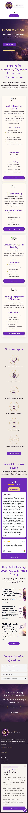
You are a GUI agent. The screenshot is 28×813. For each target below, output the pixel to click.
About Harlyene (4, 757)
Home (2, 755)
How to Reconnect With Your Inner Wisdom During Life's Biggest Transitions (9, 609)
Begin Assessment (14, 808)
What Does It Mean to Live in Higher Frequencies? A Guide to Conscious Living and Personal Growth (10, 628)
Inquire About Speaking (14, 333)
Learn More (14, 281)
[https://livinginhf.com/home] (14, 5)
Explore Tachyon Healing (14, 229)
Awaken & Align (4, 762)
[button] (14, 13)
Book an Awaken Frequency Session (14, 177)
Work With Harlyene (5, 760)
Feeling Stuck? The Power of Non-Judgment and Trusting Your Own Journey (10, 592)
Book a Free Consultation (7, 747)
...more (13, 599)
